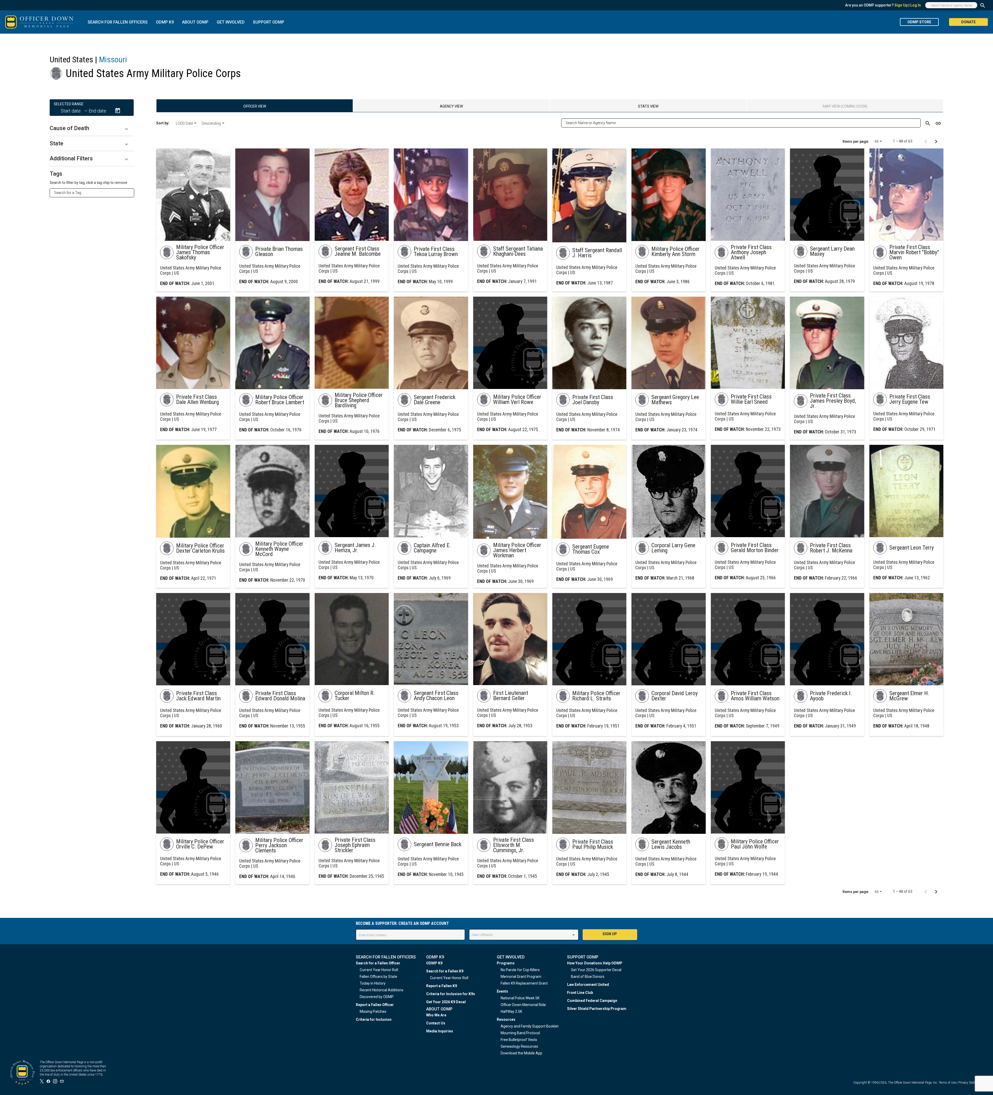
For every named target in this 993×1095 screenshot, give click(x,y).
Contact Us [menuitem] (435, 1023)
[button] (92, 128)
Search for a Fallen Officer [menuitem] (378, 963)
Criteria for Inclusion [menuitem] (374, 1019)
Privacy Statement (970, 1082)
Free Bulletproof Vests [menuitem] (519, 1040)
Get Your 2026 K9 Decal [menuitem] (446, 1002)
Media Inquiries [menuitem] (439, 1031)
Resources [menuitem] (506, 1019)
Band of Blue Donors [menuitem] (587, 976)
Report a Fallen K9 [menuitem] (441, 986)
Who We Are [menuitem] (436, 1015)
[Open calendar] (117, 111)
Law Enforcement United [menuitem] (588, 985)
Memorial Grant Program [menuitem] (521, 976)
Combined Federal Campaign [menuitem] (592, 1001)
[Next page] (936, 141)
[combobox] (94, 193)
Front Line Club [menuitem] (580, 993)
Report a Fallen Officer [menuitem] (375, 1005)
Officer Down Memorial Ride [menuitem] (523, 1005)
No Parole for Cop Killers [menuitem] (520, 970)
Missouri (113, 59)
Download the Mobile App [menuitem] (521, 1053)
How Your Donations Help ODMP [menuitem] (594, 963)
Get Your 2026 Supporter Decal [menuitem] (596, 970)
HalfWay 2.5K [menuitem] (511, 1011)
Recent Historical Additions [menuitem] (381, 990)
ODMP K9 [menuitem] (434, 963)
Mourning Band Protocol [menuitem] (520, 1033)
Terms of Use (947, 1082)
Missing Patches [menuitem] (373, 1011)
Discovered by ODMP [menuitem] (377, 997)
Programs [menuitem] (506, 963)
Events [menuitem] (502, 991)
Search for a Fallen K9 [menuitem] (444, 971)
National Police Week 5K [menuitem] (520, 998)
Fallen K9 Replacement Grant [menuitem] (524, 983)
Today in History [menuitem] (373, 983)
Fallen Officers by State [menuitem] (378, 976)
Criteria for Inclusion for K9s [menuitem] (450, 994)
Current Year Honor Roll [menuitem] (379, 970)
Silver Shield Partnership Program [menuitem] (596, 1009)
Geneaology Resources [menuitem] (519, 1046)
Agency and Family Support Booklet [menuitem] (530, 1026)
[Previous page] (926, 141)
